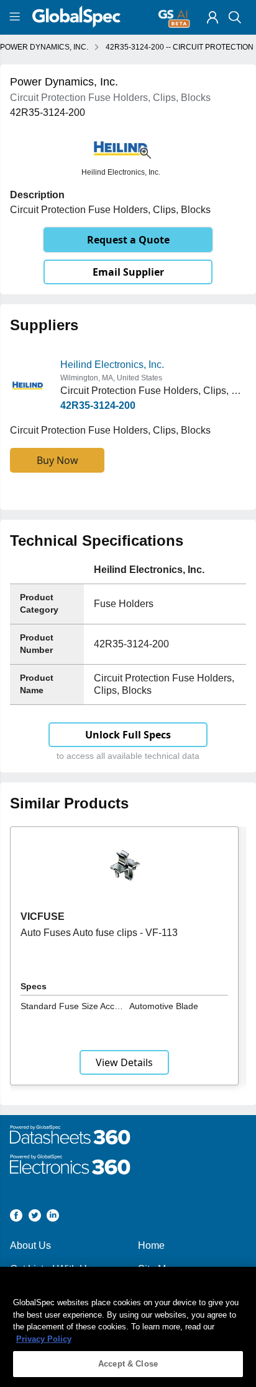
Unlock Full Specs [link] (128, 735)
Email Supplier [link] (128, 272)
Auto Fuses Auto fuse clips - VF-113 (99, 932)
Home (151, 1245)
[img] (212, 17)
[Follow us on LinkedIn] (53, 1217)
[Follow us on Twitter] (35, 1217)
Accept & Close (128, 1363)
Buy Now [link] (57, 460)
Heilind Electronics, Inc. (112, 364)
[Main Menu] (16, 17)
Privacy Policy (43, 1339)
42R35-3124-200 (97, 405)
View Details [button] (124, 1062)
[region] (128, 1327)
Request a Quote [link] (128, 240)
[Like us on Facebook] (16, 1217)
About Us (30, 1245)
